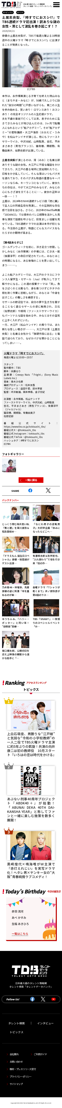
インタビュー (45, 1023)
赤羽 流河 (17, 911)
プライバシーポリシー (21, 1076)
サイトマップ (16, 1084)
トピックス (16, 1032)
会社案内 (14, 1054)
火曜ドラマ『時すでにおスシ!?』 (24, 353)
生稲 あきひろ (20, 924)
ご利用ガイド (40, 1054)
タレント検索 (16, 1023)
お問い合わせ (16, 1061)
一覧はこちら (20, 934)
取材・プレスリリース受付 (23, 1069)
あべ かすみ (19, 917)
